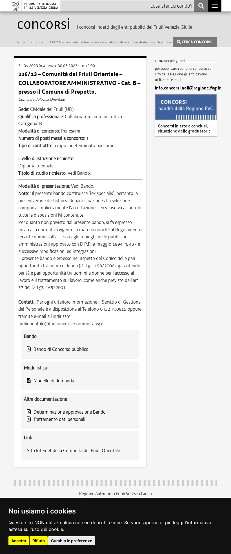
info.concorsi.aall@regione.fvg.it (186, 88)
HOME (21, 42)
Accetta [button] (18, 540)
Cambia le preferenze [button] (71, 540)
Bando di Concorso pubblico (61, 349)
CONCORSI (37, 42)
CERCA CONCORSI (196, 42)
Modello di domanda (54, 381)
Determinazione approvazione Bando (70, 412)
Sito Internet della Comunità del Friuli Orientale (73, 450)
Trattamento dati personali (59, 419)
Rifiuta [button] (38, 540)
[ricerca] (201, 6)
